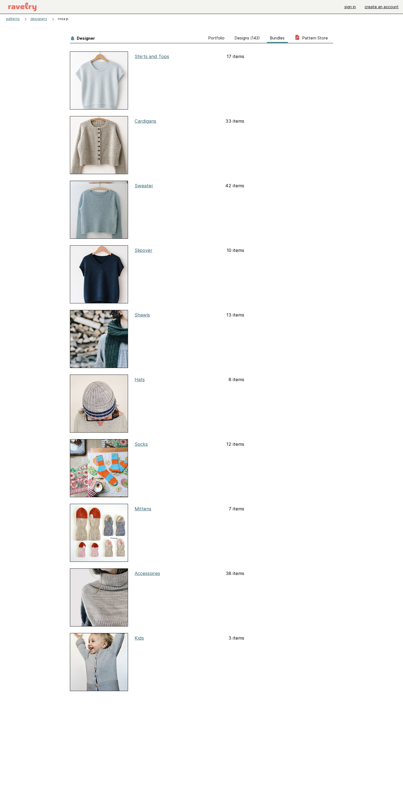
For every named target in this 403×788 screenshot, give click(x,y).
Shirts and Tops (152, 56)
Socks (141, 444)
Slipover (143, 250)
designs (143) (247, 38)
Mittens (143, 508)
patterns (13, 19)
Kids (139, 638)
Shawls (142, 315)
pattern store (314, 38)
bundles (277, 38)
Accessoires (147, 573)
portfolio (216, 38)
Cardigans (145, 121)
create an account (382, 6)
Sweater (144, 185)
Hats (140, 379)
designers (38, 19)
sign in (350, 6)
